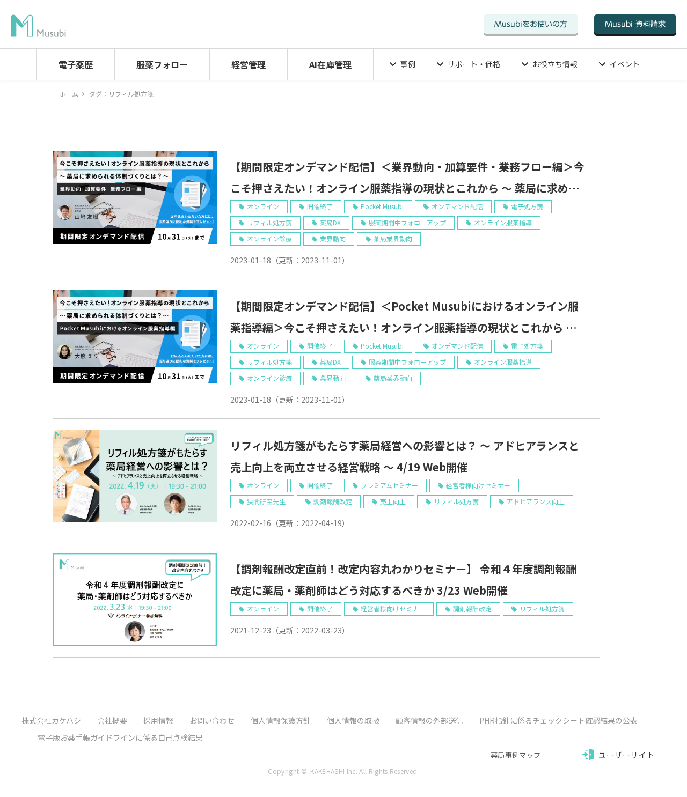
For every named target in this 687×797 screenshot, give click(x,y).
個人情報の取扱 (353, 720)
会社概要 (112, 720)
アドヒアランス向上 (536, 501)
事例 (407, 63)
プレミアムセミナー (389, 485)
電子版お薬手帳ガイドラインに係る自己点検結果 (120, 737)
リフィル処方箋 (269, 222)
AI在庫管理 (330, 64)
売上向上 (393, 501)
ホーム (68, 93)
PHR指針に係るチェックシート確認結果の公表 (558, 720)
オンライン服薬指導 (503, 222)
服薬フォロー (162, 64)
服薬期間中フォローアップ (407, 222)
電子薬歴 (76, 64)
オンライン (263, 206)
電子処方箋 (527, 206)
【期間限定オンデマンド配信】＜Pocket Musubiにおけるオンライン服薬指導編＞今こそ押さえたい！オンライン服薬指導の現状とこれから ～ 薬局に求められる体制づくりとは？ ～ (404, 318)
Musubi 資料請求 (635, 24)
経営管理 (248, 64)
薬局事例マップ (515, 755)
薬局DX (330, 222)
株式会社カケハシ (51, 720)
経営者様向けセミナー (478, 485)
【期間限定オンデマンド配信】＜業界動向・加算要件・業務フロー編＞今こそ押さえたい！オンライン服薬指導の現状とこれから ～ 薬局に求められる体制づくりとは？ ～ (407, 179)
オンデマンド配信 (457, 206)
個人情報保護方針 (281, 720)
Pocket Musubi (382, 206)
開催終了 (320, 206)
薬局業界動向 (393, 238)
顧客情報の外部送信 (429, 720)
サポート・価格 (474, 63)
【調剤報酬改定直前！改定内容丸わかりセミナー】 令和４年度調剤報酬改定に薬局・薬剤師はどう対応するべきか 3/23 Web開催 (403, 579)
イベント (625, 63)
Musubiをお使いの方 (530, 24)
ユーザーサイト (626, 754)
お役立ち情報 (555, 63)
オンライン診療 (269, 238)
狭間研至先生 (266, 501)
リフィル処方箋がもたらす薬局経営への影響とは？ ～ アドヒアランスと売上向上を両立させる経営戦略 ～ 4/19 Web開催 (404, 456)
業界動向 (333, 238)
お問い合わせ (212, 720)
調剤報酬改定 (332, 501)
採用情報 (158, 720)
